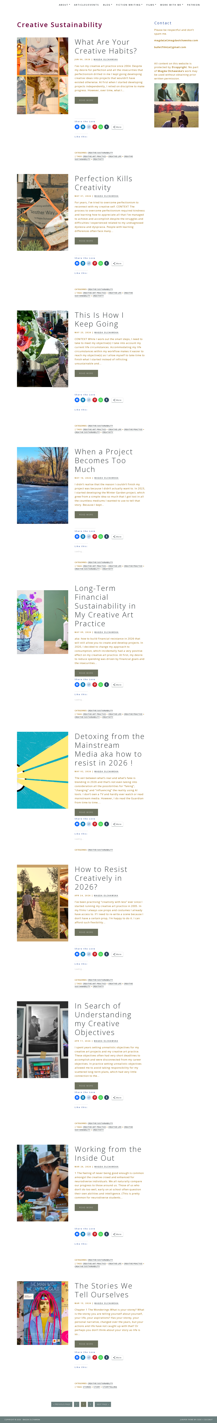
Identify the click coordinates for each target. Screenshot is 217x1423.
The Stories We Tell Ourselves (104, 1290)
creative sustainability (87, 432)
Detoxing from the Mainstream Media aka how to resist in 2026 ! (110, 749)
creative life (114, 156)
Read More (86, 100)
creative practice (133, 429)
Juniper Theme (187, 1420)
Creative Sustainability (100, 152)
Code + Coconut (205, 1420)
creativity (98, 159)
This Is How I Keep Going (99, 319)
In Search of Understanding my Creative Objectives (103, 1019)
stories (87, 1387)
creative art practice (94, 156)
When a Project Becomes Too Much (104, 460)
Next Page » (103, 1404)
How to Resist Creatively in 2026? (101, 878)
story (97, 1387)
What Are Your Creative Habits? (106, 46)
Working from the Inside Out (108, 1153)
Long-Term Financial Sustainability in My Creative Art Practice (105, 605)
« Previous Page (61, 1404)
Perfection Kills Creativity (104, 182)
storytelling (110, 1387)
